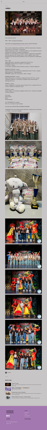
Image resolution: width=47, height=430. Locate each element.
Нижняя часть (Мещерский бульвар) (11, 421)
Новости (26, 414)
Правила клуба (8, 423)
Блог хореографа (27, 415)
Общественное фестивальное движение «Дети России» (17, 45)
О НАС (26, 410)
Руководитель (27, 412)
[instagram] (9, 416)
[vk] (7, 416)
